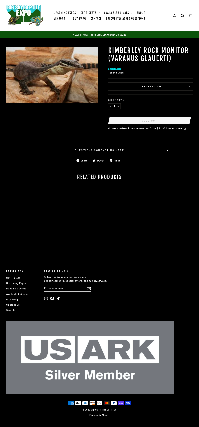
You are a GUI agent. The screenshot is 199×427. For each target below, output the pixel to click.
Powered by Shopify (99, 415)
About (141, 12)
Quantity (116, 100)
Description (150, 86)
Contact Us (13, 304)
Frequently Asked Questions (125, 18)
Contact (96, 18)
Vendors (60, 18)
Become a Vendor (17, 288)
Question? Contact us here (99, 150)
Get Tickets (89, 12)
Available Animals (117, 12)
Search (10, 310)
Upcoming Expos (65, 12)
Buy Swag (79, 18)
